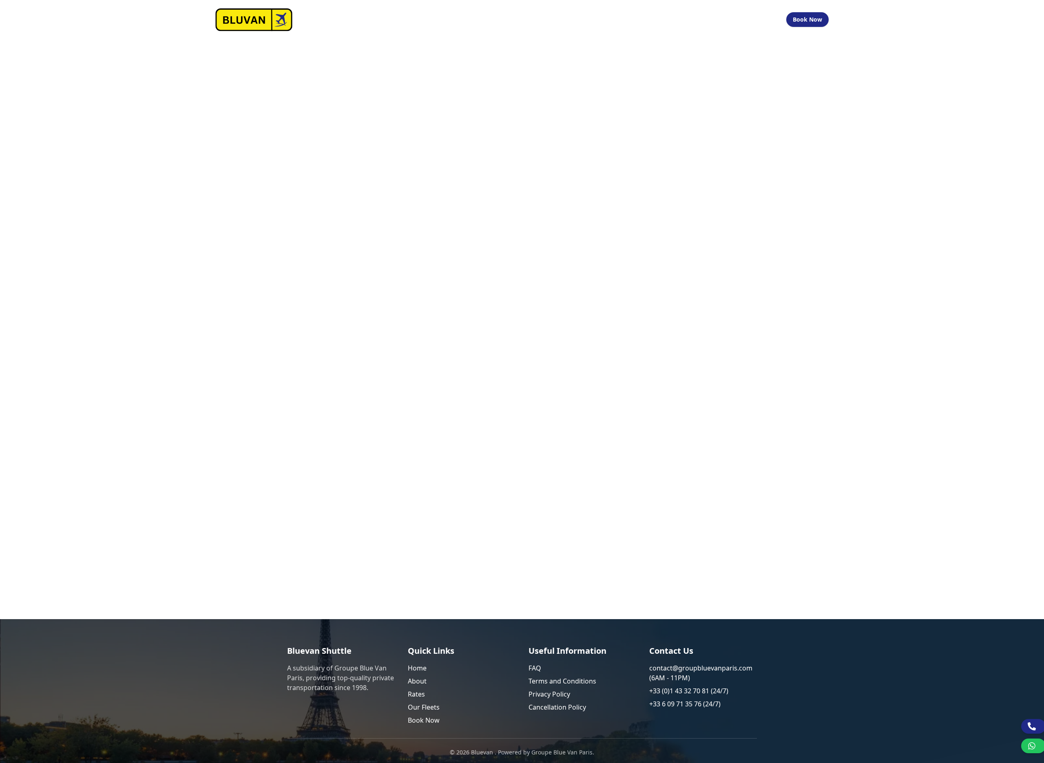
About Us (559, 19)
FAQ (535, 668)
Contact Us (712, 19)
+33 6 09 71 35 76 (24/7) (685, 703)
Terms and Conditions (562, 681)
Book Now (807, 19)
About (417, 681)
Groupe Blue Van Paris (562, 752)
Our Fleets (642, 19)
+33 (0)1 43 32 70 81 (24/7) (688, 690)
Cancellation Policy (557, 707)
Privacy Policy (549, 694)
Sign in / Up (758, 19)
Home (526, 19)
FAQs (676, 19)
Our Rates (599, 19)
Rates (416, 694)
